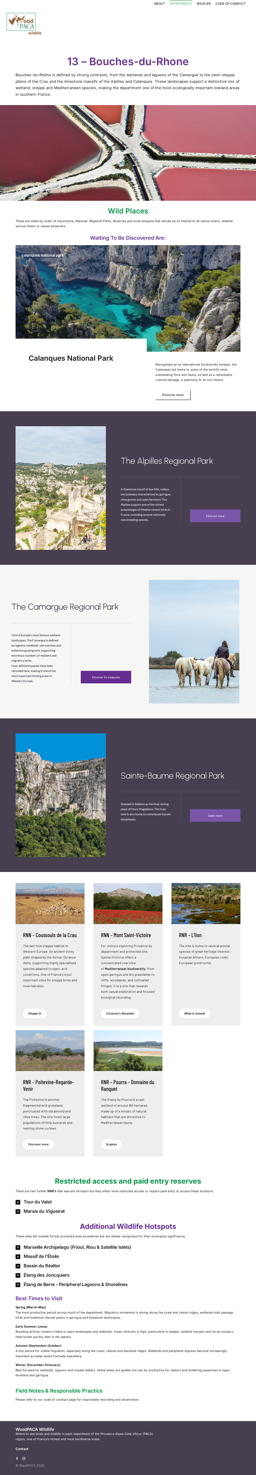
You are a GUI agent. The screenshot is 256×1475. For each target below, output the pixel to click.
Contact (22, 1449)
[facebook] (17, 1458)
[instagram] (23, 1458)
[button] (128, 1202)
